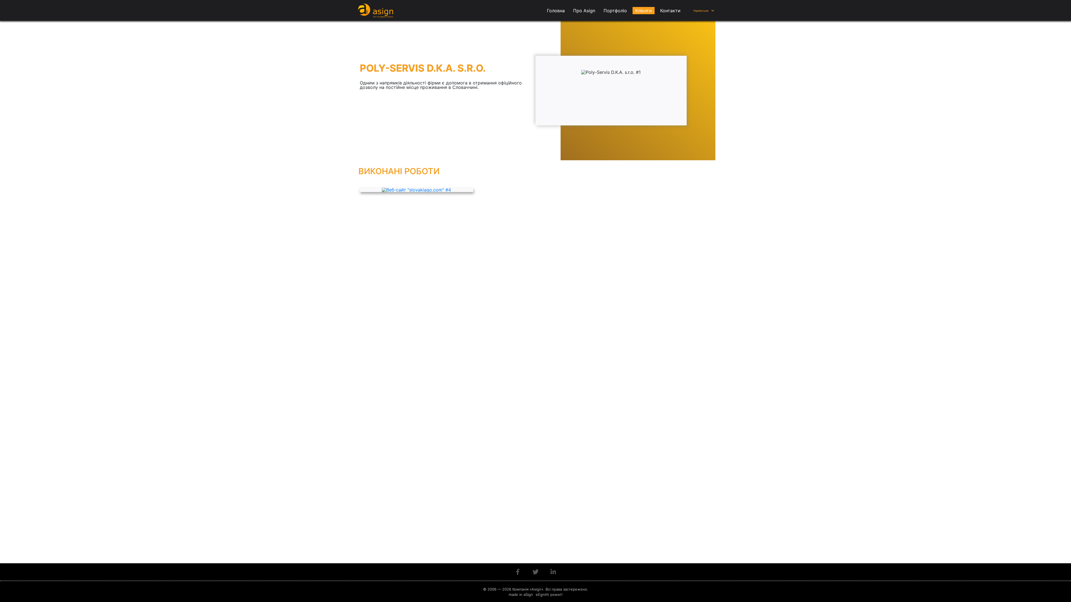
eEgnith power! (549, 594)
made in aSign (521, 594)
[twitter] (535, 572)
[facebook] (517, 572)
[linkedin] (553, 572)
